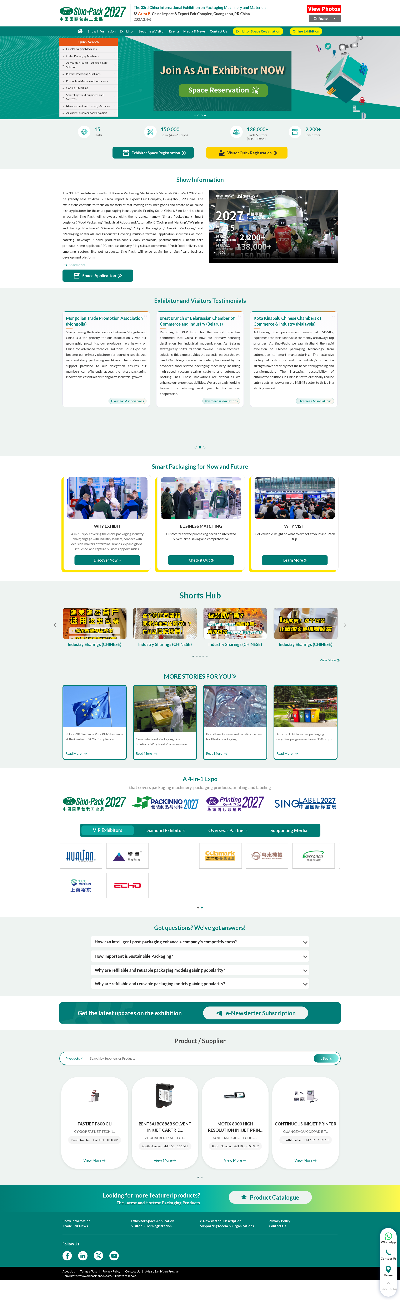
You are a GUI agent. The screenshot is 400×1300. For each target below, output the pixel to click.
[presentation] (4, 72)
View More (77, 265)
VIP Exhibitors (107, 830)
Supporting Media (288, 830)
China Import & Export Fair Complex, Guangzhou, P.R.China (194, 13)
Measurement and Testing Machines (88, 106)
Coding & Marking (77, 88)
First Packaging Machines (81, 49)
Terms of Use (89, 1271)
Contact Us (218, 31)
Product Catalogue (274, 1197)
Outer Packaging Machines (82, 56)
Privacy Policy (111, 1271)
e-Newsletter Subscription (261, 1013)
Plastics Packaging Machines (83, 74)
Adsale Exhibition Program (162, 1271)
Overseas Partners (228, 830)
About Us (68, 1271)
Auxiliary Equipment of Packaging (86, 113)
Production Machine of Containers (87, 81)
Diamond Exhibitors (165, 830)
